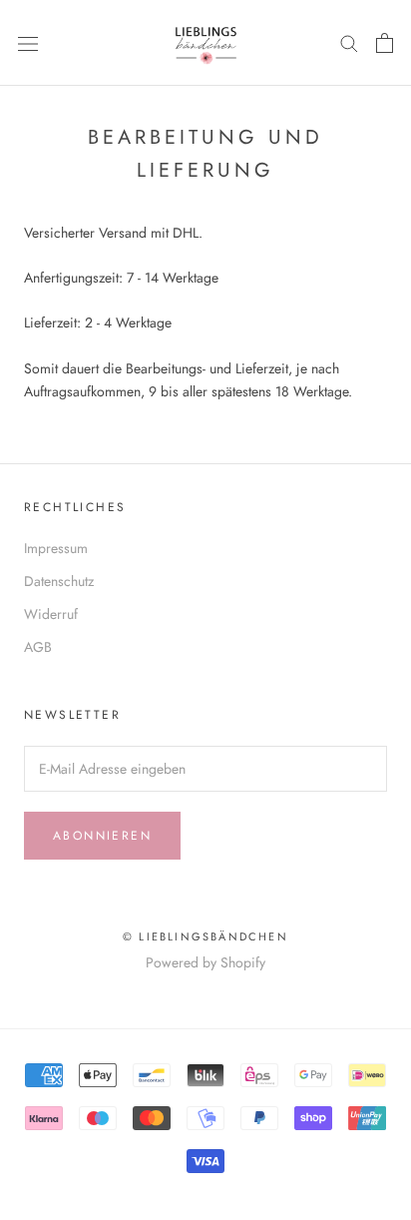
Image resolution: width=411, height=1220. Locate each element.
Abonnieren (102, 836)
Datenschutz (59, 581)
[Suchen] (349, 42)
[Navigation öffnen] (28, 43)
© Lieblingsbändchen (205, 936)
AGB (38, 647)
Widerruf (51, 614)
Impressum (56, 548)
